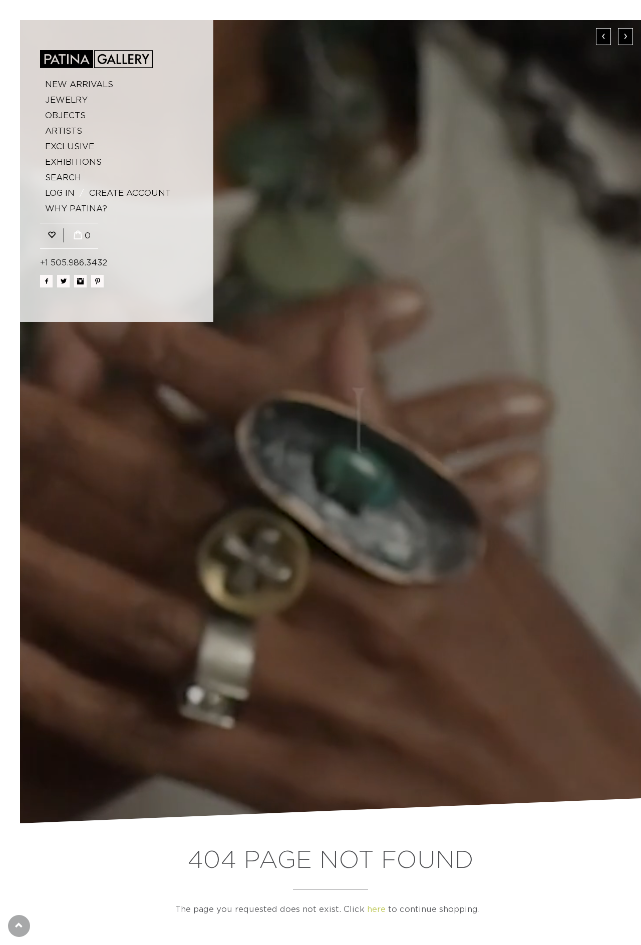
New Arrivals (79, 84)
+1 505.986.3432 (73, 262)
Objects (65, 115)
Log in (60, 193)
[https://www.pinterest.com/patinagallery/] (97, 281)
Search (63, 177)
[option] (330, 421)
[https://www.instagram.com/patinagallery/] (80, 281)
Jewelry (66, 100)
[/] (96, 59)
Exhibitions (73, 162)
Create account (130, 193)
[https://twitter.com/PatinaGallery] (63, 281)
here (376, 909)
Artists (63, 131)
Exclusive (69, 146)
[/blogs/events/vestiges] (330, 421)
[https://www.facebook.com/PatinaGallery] (46, 281)
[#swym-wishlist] (52, 235)
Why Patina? (76, 208)
